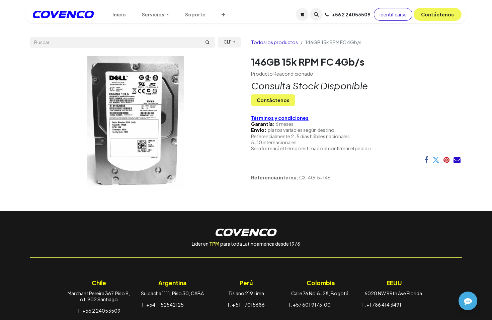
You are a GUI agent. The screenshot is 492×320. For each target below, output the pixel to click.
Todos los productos (274, 42)
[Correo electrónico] (457, 159)
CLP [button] (228, 42)
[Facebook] (426, 159)
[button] (316, 14)
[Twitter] (435, 159)
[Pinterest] (446, 159)
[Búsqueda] (207, 42)
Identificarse (393, 14)
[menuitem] (119, 14)
